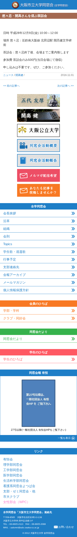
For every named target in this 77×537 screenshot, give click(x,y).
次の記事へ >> (65, 85)
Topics (7, 244)
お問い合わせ (66, 527)
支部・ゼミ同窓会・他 (19, 491)
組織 (6, 228)
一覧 (64, 438)
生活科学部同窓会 (16, 480)
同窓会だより (12, 339)
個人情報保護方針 (16, 290)
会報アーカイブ (14, 275)
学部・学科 (11, 310)
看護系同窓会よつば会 (19, 486)
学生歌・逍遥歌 (14, 251)
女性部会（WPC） (16, 502)
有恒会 (8, 459)
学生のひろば (12, 359)
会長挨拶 (9, 213)
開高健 (19, 75)
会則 (6, 236)
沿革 (6, 221)
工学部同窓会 (12, 470)
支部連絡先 (11, 267)
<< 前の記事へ (11, 85)
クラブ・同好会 (14, 318)
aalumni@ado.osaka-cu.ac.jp (24, 527)
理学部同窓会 (12, 464)
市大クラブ (11, 496)
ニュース (8, 75)
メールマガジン (14, 282)
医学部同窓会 (12, 475)
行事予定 (9, 259)
